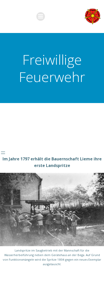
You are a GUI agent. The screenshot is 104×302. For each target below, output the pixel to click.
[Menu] (40, 16)
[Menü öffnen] (3, 153)
